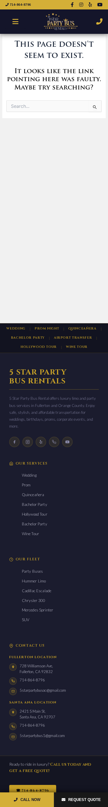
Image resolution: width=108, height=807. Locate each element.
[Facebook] (14, 442)
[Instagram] (27, 442)
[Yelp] (41, 442)
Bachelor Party (28, 338)
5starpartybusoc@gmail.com (43, 690)
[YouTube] (67, 442)
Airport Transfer (73, 338)
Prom (26, 485)
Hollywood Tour (38, 347)
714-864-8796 (20, 4)
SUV (25, 619)
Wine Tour (77, 347)
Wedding (15, 328)
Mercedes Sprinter (37, 610)
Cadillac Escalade (36, 590)
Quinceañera (82, 328)
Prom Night (47, 328)
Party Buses (32, 571)
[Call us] (54, 442)
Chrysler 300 (34, 600)
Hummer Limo (34, 581)
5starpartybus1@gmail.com (42, 735)
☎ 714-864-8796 (32, 790)
